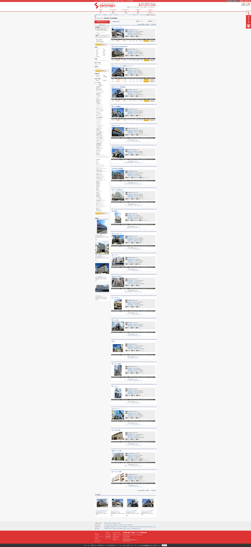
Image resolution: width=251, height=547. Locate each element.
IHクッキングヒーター (101, 205)
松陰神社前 (135, 34)
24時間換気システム (100, 200)
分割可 (98, 98)
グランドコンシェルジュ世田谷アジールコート (123, 65)
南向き (98, 188)
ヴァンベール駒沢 (99, 234)
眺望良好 (98, 102)
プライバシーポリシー (99, 536)
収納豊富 (98, 159)
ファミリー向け (99, 116)
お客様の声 (108, 532)
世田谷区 (131, 29)
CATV (98, 163)
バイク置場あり (99, 131)
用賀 (139, 528)
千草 (114, 341)
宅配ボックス (99, 169)
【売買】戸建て (116, 537)
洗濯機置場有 (99, 134)
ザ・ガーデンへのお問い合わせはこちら (133, 270)
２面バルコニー (99, 201)
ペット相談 (99, 197)
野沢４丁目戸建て (99, 255)
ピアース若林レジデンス (100, 276)
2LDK (97, 52)
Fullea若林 (115, 211)
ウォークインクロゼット (101, 155)
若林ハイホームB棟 (117, 450)
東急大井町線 (149, 526)
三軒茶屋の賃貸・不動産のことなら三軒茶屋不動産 (135, 532)
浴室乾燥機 (99, 144)
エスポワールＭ (116, 125)
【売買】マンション (116, 539)
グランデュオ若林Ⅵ (117, 363)
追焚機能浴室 (99, 143)
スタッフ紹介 (108, 534)
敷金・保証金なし (99, 39)
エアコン (98, 152)
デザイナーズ (99, 90)
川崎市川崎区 (114, 523)
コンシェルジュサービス (101, 179)
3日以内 (97, 76)
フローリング (99, 118)
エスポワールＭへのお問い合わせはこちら (133, 141)
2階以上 (98, 182)
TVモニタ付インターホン (101, 168)
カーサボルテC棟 (116, 430)
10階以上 (98, 185)
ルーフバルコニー (100, 125)
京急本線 (144, 526)
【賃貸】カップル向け (117, 534)
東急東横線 (125, 526)
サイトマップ (97, 539)
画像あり (98, 80)
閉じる (164, 545)
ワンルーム (98, 48)
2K (96, 51)
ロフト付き (99, 120)
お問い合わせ (108, 537)
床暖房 (98, 153)
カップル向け (99, 113)
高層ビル (98, 192)
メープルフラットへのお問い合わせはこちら (133, 314)
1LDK (104, 50)
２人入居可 (99, 95)
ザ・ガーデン (115, 254)
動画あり (105, 80)
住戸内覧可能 (99, 178)
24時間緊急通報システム (101, 170)
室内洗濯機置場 (99, 117)
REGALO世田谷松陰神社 (118, 147)
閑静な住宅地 (99, 89)
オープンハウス (99, 107)
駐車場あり (99, 181)
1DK (97, 50)
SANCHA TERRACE (117, 276)
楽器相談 (98, 86)
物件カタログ (97, 541)
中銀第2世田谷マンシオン (100, 296)
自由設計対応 (99, 210)
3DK (97, 54)
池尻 (120, 524)
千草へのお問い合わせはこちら (133, 357)
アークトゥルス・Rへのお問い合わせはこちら (133, 248)
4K (96, 55)
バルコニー (99, 123)
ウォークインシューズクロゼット (102, 158)
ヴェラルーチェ (116, 408)
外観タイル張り (99, 135)
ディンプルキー (99, 172)
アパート (98, 32)
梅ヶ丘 (135, 262)
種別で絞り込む (102, 24)
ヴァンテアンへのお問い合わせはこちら (133, 402)
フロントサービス (100, 176)
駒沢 (123, 524)
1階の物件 (98, 183)
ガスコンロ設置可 (100, 109)
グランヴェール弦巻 (117, 471)
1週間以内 (105, 76)
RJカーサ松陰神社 (117, 106)
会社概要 (97, 534)
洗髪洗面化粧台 (99, 148)
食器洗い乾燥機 (99, 137)
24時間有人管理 (99, 174)
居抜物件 (98, 195)
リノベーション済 (100, 91)
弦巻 (134, 474)
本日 (104, 75)
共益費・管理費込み (100, 41)
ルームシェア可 (99, 111)
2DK (104, 51)
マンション (103, 32)
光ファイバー (99, 164)
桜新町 (135, 71)
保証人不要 (99, 93)
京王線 (154, 526)
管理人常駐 (99, 100)
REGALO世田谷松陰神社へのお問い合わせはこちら (133, 162)
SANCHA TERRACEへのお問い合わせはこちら (133, 291)
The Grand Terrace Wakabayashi (120, 46)
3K (103, 52)
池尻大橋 (114, 528)
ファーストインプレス (117, 27)
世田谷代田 (136, 283)
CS (97, 160)
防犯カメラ (99, 173)
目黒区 (110, 523)
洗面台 (98, 146)
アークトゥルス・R (117, 233)
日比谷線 (136, 526)
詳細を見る (146, 40)
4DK (104, 55)
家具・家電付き (99, 132)
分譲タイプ (99, 99)
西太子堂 (135, 175)
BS (97, 162)
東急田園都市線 (130, 31)
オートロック (99, 167)
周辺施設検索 (108, 536)
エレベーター (99, 127)
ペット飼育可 (99, 84)
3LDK (104, 54)
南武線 (140, 526)
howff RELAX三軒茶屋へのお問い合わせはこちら (133, 183)
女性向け (98, 114)
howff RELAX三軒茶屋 (118, 168)
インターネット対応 (100, 165)
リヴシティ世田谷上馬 (117, 189)
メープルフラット (116, 297)
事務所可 (98, 94)
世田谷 (134, 68)
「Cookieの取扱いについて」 (147, 545)
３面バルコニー (99, 202)
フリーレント (99, 104)
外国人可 (98, 108)
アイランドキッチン (100, 206)
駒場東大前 (135, 528)
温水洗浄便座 (99, 145)
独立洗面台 (99, 150)
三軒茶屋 (136, 31)
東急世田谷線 (130, 33)
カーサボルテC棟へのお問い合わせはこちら (133, 444)
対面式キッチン (99, 140)
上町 (131, 528)
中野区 (119, 523)
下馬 (128, 524)
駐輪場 (98, 130)
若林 (134, 29)
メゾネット (99, 121)
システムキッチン (100, 139)
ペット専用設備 (99, 85)
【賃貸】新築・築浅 (116, 532)
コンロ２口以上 (99, 136)
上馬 (134, 192)
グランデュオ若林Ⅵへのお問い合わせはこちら (133, 380)
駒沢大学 (136, 53)
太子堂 (108, 524)
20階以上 (98, 186)
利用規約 (97, 537)
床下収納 (98, 154)
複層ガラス (99, 209)
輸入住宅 (98, 208)
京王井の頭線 (119, 526)
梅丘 (134, 257)
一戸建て (98, 33)
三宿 (125, 524)
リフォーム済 (99, 199)
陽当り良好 (99, 88)
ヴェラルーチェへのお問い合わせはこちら (133, 424)
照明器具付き (99, 128)
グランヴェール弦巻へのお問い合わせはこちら (133, 486)
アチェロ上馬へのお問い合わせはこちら (133, 335)
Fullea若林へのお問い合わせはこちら (133, 227)
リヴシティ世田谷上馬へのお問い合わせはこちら (133, 205)
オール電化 (99, 126)
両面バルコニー (99, 204)
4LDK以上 (98, 56)
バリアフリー (99, 96)
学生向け (98, 112)
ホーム (96, 532)
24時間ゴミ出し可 (100, 177)
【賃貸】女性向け (116, 536)
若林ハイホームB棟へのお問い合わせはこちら (133, 465)
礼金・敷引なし (99, 40)
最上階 (98, 187)
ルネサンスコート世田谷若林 (119, 87)
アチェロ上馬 (115, 320)
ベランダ (98, 122)
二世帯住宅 (99, 103)
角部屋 (98, 190)
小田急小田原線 (130, 262)
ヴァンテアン (115, 386)
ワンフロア (99, 191)
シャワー (98, 149)
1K (103, 48)
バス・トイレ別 (99, 141)
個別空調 (98, 196)
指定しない (98, 75)
